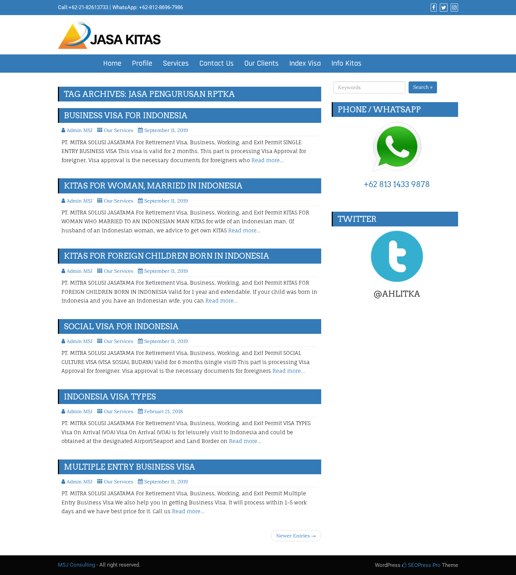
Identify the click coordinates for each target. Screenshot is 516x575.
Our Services (118, 130)
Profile (142, 63)
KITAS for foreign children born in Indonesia (166, 255)
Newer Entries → (296, 536)
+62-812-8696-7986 (161, 7)
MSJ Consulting (76, 565)
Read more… (267, 160)
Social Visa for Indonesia (121, 326)
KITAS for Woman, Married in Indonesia (153, 185)
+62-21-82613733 (88, 7)
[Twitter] (443, 8)
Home (112, 63)
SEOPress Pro (423, 565)
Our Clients (261, 63)
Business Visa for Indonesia (125, 115)
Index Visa (305, 63)
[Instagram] (453, 8)
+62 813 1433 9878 (397, 184)
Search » (422, 87)
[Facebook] (433, 8)
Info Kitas (346, 63)
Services (176, 63)
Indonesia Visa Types (110, 396)
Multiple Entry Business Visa (129, 466)
